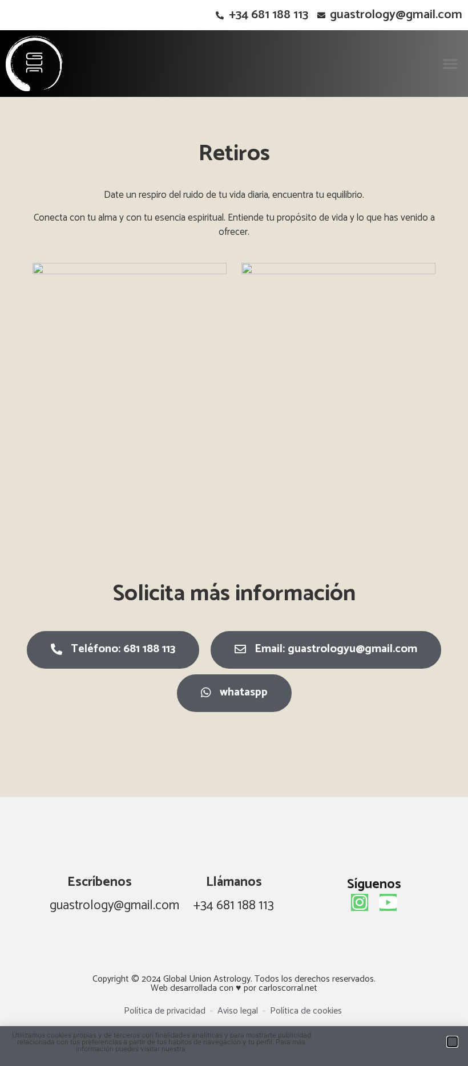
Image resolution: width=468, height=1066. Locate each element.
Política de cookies (217, 1048)
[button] (450, 63)
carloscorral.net (288, 988)
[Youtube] (388, 902)
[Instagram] (359, 902)
